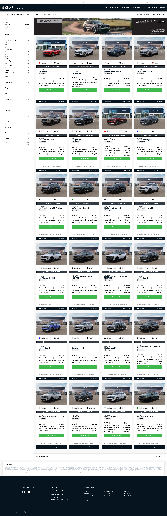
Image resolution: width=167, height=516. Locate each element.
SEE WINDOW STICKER (52, 67)
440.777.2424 (51, 2)
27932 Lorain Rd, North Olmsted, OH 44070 (151, 2)
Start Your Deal (51, 90)
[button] (65, 48)
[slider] (6, 27)
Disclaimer (160, 21)
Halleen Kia (42, 101)
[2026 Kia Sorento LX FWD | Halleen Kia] (100, 26)
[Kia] (7, 7)
